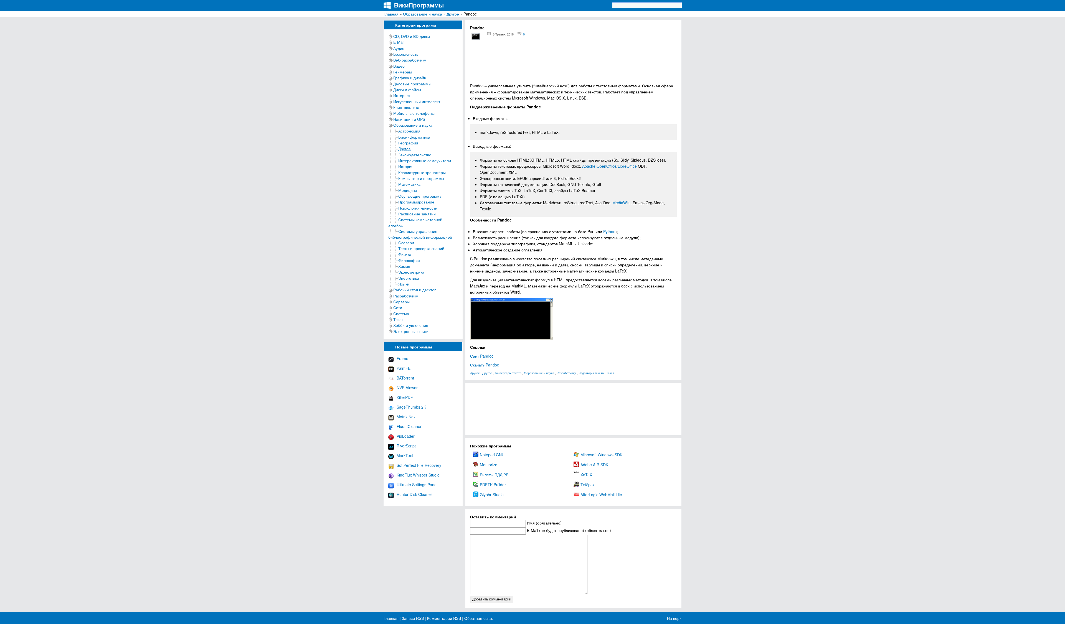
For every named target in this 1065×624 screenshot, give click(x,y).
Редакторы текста (591, 373)
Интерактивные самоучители (424, 160)
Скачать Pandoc (484, 365)
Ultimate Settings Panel (417, 484)
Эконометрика (411, 272)
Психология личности (417, 208)
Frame (402, 358)
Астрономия (409, 131)
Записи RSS (413, 618)
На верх (674, 618)
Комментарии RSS (444, 618)
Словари (406, 242)
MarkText (405, 455)
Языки (403, 284)
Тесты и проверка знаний (421, 248)
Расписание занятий (417, 214)
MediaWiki (621, 202)
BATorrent (405, 378)
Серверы (401, 301)
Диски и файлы (407, 89)
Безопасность (405, 54)
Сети (397, 307)
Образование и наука (422, 14)
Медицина (407, 190)
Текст (398, 319)
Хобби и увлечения (410, 325)
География (408, 143)
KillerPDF (405, 397)
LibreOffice (627, 166)
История (406, 166)
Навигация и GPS (409, 119)
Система (401, 313)
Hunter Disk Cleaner (414, 494)
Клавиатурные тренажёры (422, 172)
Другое (453, 14)
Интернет (401, 95)
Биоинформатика (414, 137)
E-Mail (398, 42)
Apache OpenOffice (599, 166)
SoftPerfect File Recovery (419, 465)
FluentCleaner (409, 426)
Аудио (398, 48)
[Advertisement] (573, 63)
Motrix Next (407, 416)
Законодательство (414, 154)
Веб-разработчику (409, 60)
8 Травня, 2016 (503, 34)
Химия (404, 266)
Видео (399, 66)
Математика (409, 184)
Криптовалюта (406, 107)
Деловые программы (412, 83)
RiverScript (406, 446)
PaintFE (403, 368)
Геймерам (402, 72)
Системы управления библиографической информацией (420, 234)
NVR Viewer (407, 387)
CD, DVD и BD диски (411, 36)
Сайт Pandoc (481, 356)
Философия (409, 260)
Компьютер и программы (421, 178)
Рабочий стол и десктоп (415, 289)
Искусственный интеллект (416, 101)
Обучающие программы (420, 196)
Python (609, 231)
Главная (391, 14)
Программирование (416, 202)
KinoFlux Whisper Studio (418, 475)
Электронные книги (410, 331)
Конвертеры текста (508, 373)
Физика (404, 254)
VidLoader (406, 436)
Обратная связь (478, 618)
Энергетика (408, 278)
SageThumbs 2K (411, 407)
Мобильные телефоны (414, 113)
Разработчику (405, 296)
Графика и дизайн (409, 77)
